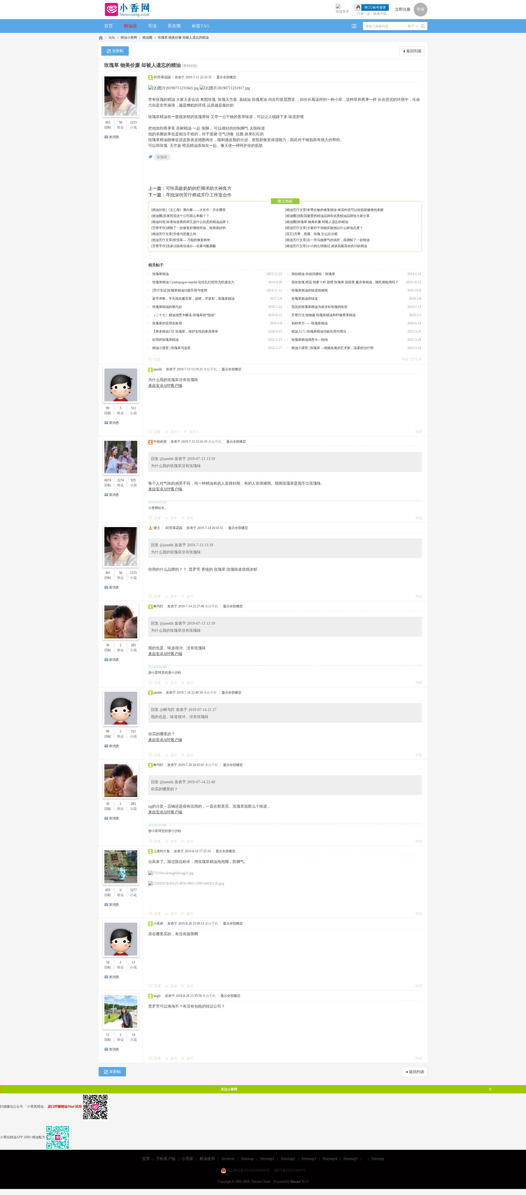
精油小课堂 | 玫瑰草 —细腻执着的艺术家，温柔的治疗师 (332, 348)
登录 (420, 9)
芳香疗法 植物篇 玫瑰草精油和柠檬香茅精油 (323, 315)
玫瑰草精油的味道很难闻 (309, 290)
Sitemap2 (288, 1159)
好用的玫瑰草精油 (165, 340)
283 (133, 645)
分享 (418, 359)
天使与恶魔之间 (184, 234)
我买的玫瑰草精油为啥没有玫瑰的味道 (319, 307)
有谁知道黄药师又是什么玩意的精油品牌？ (198, 222)
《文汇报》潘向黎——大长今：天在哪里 (196, 210)
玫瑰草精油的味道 (304, 299)
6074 (107, 480)
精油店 (130, 26)
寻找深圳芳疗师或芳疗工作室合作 (198, 195)
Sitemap (247, 1159)
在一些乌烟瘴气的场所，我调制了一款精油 (338, 240)
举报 (405, 359)
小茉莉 (158, 923)
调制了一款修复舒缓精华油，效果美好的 (196, 228)
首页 (108, 26)
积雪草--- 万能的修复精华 (191, 240)
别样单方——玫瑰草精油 (309, 323)
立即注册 (402, 9)
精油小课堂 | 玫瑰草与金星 (171, 348)
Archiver (228, 1159)
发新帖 (118, 51)
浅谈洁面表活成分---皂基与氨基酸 (191, 246)
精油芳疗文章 (296, 210)
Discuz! (295, 1181)
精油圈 (147, 37)
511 (133, 408)
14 (133, 1035)
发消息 (114, 137)
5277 (133, 890)
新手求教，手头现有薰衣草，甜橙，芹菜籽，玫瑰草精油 (193, 299)
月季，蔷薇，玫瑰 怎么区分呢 (316, 234)
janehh (157, 369)
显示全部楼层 (226, 77)
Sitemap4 (329, 1159)
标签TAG (201, 26)
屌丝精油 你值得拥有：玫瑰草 (313, 274)
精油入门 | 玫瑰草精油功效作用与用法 (318, 331)
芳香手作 (158, 228)
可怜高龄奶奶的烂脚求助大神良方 (198, 188)
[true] (423, 26)
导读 (152, 26)
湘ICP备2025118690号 (289, 1170)
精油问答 (158, 210)
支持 (174, 432)
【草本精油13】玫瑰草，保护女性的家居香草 (185, 331)
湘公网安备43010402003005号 (248, 1170)
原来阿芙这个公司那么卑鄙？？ (186, 216)
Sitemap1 (267, 1159)
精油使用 (207, 1159)
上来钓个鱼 (161, 851)
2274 (120, 480)
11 (107, 1035)
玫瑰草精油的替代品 (167, 307)
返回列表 (414, 51)
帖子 (411, 26)
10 (107, 962)
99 (107, 408)
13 (133, 962)
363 (107, 122)
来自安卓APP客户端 (165, 386)
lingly (157, 996)
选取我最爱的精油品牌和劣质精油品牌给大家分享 (333, 216)
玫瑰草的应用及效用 (167, 323)
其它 (289, 234)
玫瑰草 (162, 157)
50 (120, 122)
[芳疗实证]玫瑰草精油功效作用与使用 (179, 290)
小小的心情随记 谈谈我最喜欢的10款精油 (337, 246)
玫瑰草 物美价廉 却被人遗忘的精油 (183, 37)
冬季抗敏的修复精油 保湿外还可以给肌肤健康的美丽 (345, 210)
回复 (157, 359)
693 (107, 890)
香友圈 (174, 26)
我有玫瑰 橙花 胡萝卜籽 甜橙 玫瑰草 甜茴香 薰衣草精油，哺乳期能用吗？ (344, 282)
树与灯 (158, 606)
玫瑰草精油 (160, 274)
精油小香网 (129, 37)
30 (107, 645)
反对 (193, 432)
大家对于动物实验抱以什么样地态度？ (335, 228)
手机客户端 (165, 1159)
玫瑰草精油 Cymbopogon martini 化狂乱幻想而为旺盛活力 (193, 282)
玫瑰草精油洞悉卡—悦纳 (309, 340)
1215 (133, 122)
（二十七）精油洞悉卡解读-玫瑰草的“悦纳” (183, 315)
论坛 (111, 37)
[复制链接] (190, 66)
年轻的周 (160, 442)
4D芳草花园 (162, 77)
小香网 (101, 38)
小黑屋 (187, 1159)
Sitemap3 (309, 1159)
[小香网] (125, 9)
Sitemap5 (350, 1159)
